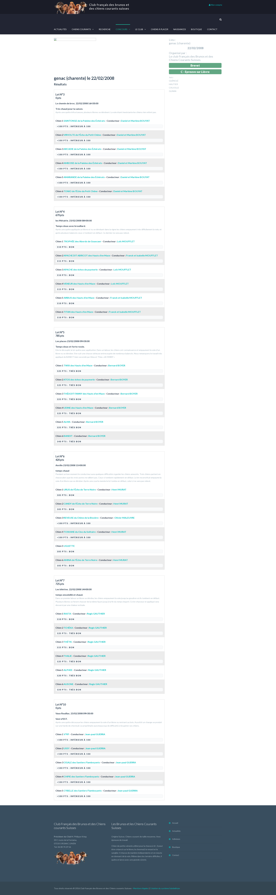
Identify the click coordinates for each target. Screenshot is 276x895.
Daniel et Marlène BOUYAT (135, 120)
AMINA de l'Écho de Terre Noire (80, 560)
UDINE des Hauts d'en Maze (78, 407)
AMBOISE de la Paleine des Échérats (83, 163)
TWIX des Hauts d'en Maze (78, 365)
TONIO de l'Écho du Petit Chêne (80, 191)
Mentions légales (140, 888)
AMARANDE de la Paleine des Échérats (84, 177)
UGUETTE (69, 545)
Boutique (196, 29)
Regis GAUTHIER (96, 613)
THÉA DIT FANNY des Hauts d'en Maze (84, 393)
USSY (66, 748)
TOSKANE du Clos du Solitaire (80, 531)
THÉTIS (68, 641)
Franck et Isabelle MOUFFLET (142, 255)
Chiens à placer (159, 29)
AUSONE (68, 684)
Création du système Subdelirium (165, 888)
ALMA (67, 421)
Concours (121, 29)
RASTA (67, 613)
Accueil (175, 823)
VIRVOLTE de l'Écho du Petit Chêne (82, 134)
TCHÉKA (68, 627)
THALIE (68, 655)
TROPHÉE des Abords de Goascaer (82, 241)
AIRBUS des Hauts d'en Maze (79, 297)
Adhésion (176, 839)
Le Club (139, 29)
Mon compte (216, 5)
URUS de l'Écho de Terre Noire (80, 489)
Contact (212, 29)
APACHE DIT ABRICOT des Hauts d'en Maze (87, 255)
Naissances (179, 29)
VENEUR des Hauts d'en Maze (79, 283)
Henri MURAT (119, 489)
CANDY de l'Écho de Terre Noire (80, 503)
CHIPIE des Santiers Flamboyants (81, 776)
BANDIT (68, 435)
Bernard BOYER (116, 365)
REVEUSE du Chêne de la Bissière (81, 517)
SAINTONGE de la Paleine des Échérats (84, 120)
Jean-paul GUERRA (95, 734)
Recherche (105, 29)
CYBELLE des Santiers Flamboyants (83, 790)
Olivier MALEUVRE (124, 517)
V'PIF (66, 734)
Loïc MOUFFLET (126, 241)
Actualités (60, 29)
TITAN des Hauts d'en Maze (78, 311)
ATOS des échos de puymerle (79, 379)
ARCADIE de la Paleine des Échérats (82, 149)
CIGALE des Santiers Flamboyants (82, 762)
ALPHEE (68, 670)
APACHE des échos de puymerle (81, 269)
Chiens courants (81, 29)
